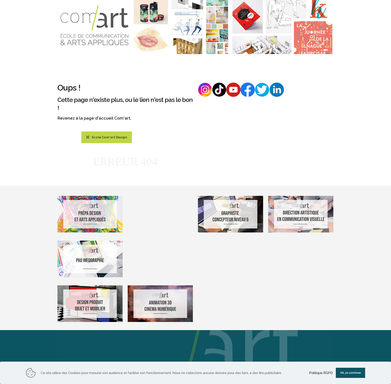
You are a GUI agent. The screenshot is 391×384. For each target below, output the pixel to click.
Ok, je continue (350, 372)
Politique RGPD (321, 373)
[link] (195, 27)
